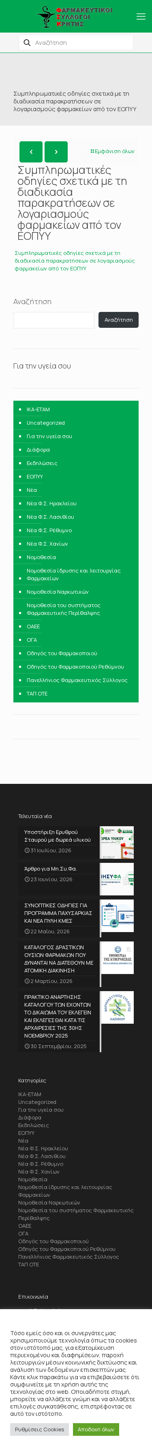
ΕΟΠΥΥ (35, 476)
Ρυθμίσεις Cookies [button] (39, 1429)
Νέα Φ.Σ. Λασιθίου (50, 516)
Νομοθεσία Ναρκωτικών (58, 591)
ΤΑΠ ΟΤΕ (37, 693)
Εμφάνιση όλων (115, 151)
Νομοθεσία (41, 557)
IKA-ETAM (38, 409)
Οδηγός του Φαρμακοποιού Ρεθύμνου (75, 666)
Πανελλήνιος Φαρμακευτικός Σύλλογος (77, 680)
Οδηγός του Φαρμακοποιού (62, 653)
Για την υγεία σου (49, 436)
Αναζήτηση (32, 301)
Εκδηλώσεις (42, 463)
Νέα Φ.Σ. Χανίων (47, 543)
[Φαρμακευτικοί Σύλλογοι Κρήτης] (76, 16)
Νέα (32, 490)
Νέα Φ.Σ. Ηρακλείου (52, 503)
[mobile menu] (141, 16)
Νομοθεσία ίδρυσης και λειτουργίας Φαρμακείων (74, 574)
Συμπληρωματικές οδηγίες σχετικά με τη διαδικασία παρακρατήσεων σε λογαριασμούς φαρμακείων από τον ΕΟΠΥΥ (75, 260)
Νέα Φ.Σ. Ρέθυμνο (49, 530)
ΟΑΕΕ (33, 626)
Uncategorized (46, 422)
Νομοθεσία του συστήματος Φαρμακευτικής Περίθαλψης (64, 608)
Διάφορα (38, 449)
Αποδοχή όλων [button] (96, 1429)
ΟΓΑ (32, 639)
